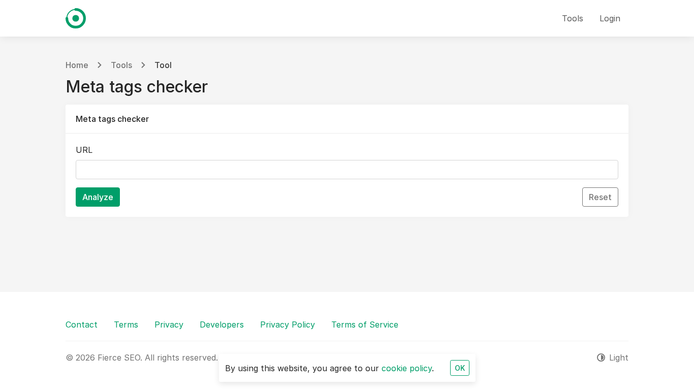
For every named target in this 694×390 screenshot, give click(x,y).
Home (77, 65)
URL (84, 150)
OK (460, 368)
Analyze (97, 197)
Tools (121, 65)
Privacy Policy (287, 324)
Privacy (168, 324)
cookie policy (407, 368)
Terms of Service (364, 324)
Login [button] (610, 18)
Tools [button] (572, 18)
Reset (600, 197)
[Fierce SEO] (76, 18)
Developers (222, 324)
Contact (82, 324)
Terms (126, 324)
